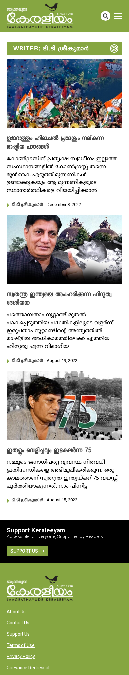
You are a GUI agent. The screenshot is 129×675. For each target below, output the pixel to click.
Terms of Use (21, 645)
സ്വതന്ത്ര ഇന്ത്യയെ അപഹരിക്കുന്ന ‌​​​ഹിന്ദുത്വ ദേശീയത (59, 299)
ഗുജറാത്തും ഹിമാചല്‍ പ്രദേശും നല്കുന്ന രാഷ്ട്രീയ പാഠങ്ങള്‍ (55, 143)
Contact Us (18, 622)
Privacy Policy (21, 656)
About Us (16, 611)
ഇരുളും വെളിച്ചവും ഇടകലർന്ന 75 (49, 451)
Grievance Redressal (28, 667)
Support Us (24, 551)
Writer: (51, 49)
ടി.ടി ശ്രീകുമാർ (27, 205)
